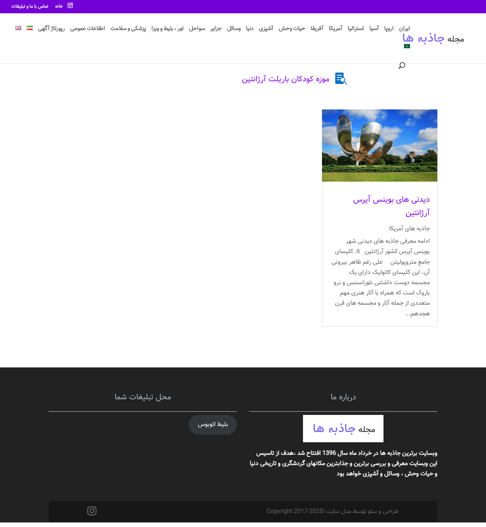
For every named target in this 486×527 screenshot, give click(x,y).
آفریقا (317, 29)
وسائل (234, 29)
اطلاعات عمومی (87, 29)
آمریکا (335, 29)
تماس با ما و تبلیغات (29, 7)
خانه (59, 7)
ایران (404, 29)
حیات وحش (292, 29)
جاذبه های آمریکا (409, 229)
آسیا (374, 29)
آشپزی (266, 29)
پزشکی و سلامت (128, 29)
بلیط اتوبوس (213, 424)
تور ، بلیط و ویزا (167, 29)
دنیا (250, 29)
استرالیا (356, 29)
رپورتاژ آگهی (51, 29)
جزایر (216, 29)
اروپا (389, 29)
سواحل (197, 29)
